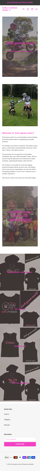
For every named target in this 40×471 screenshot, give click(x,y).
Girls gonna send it (9, 9)
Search (6, 414)
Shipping (7, 419)
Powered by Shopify (27, 464)
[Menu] (36, 9)
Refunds (7, 425)
